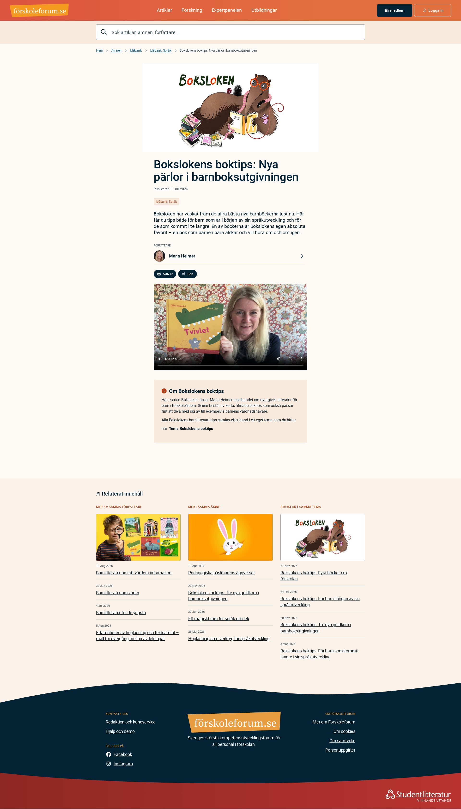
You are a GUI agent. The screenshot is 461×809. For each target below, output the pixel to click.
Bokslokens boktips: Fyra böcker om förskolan (313, 576)
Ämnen (116, 50)
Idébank (136, 50)
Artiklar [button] (164, 10)
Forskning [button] (192, 10)
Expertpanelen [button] (227, 10)
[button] (432, 10)
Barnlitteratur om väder (117, 592)
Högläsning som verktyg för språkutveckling (229, 638)
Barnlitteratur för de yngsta (121, 612)
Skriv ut (168, 274)
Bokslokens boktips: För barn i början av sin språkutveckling (320, 601)
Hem (99, 50)
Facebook (123, 754)
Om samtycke (342, 740)
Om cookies (344, 731)
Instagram (123, 763)
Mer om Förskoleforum (334, 722)
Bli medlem (395, 10)
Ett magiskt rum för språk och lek (218, 618)
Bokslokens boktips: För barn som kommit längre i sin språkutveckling (319, 654)
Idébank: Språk (160, 50)
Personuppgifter (340, 750)
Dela (190, 274)
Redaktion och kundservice (131, 722)
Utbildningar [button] (264, 10)
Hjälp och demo (120, 731)
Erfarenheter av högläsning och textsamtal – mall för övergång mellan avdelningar (137, 635)
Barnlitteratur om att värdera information (133, 573)
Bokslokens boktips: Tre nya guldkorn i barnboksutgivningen (223, 595)
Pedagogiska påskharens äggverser (221, 573)
